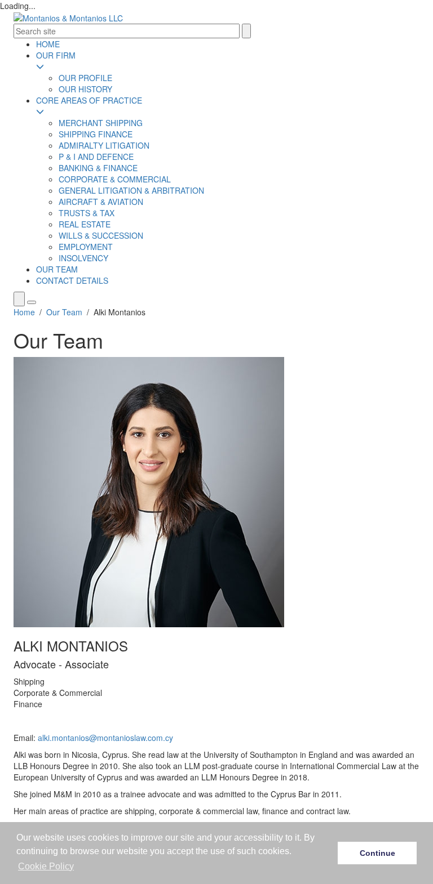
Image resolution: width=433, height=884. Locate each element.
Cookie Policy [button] (46, 866)
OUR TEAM (57, 269)
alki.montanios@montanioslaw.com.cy (105, 737)
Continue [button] (377, 853)
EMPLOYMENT (86, 246)
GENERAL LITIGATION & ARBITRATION (131, 190)
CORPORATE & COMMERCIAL (115, 179)
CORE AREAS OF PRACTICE (89, 100)
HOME (48, 44)
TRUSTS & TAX (86, 212)
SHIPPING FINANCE (95, 134)
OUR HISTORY (85, 89)
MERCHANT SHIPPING (101, 122)
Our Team (64, 312)
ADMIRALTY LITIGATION (104, 145)
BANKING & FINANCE (98, 167)
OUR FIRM (56, 55)
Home (24, 312)
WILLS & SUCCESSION (101, 235)
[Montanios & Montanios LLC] (68, 17)
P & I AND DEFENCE (96, 156)
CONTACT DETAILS (72, 280)
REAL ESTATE (85, 224)
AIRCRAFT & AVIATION (101, 201)
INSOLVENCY (83, 258)
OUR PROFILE (85, 77)
